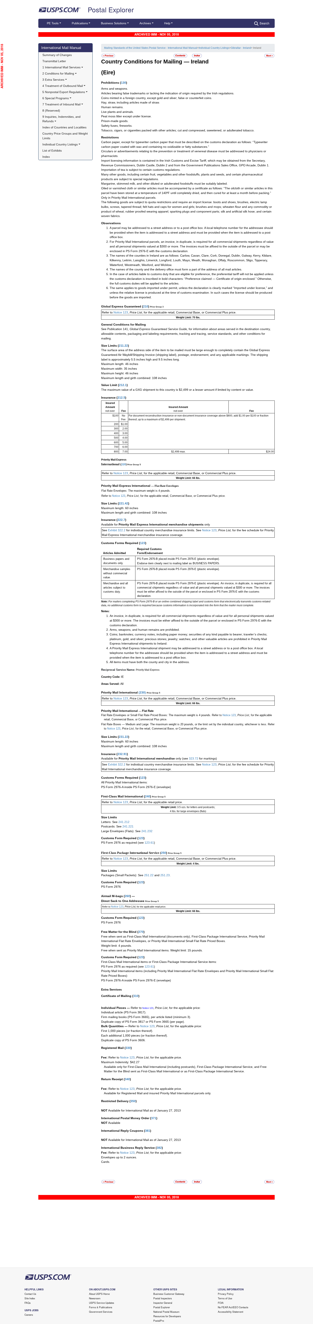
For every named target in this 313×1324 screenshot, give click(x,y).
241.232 (146, 831)
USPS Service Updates (101, 1302)
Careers (28, 1314)
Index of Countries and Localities (64, 127)
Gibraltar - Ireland (241, 48)
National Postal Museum (166, 1311)
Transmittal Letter (54, 61)
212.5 (121, 397)
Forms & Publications (100, 1307)
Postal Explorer (111, 9)
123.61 (149, 842)
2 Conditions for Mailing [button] (58, 73)
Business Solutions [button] (113, 23)
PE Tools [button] (53, 23)
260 (127, 896)
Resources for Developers (167, 1316)
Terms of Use (225, 1298)
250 (163, 852)
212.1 (123, 385)
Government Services (100, 1311)
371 (153, 1118)
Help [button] (167, 23)
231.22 (123, 736)
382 (159, 1147)
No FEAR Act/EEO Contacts (233, 1307)
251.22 (149, 875)
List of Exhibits (52, 150)
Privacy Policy (226, 1293)
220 (123, 464)
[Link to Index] (197, 55)
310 (135, 996)
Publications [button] (80, 23)
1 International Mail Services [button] (61, 67)
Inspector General (162, 1302)
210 (145, 306)
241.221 (128, 826)
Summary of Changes (57, 55)
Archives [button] (145, 23)
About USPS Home (99, 1293)
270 (141, 931)
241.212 (123, 822)
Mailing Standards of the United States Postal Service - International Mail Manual (150, 48)
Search (264, 23)
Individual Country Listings (214, 48)
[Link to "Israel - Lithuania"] (269, 55)
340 (127, 1079)
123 (142, 543)
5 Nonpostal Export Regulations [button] (63, 92)
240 (147, 796)
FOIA (221, 1302)
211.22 (123, 345)
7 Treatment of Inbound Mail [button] (61, 104)
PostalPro (158, 1320)
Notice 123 (120, 312)
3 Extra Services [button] (53, 79)
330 (128, 1048)
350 (133, 1101)
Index (46, 156)
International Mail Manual (61, 48)
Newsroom (95, 1298)
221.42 (123, 503)
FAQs (27, 1302)
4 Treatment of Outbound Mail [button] (62, 86)
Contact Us (30, 1293)
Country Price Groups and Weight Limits (65, 136)
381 (147, 1130)
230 (142, 692)
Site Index (29, 1298)
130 (123, 82)
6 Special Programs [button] (55, 98)
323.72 (193, 758)
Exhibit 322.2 (116, 530)
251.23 (165, 875)
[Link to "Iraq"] (108, 55)
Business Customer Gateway (168, 1293)
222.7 (121, 519)
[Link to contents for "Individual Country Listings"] (181, 55)
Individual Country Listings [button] (60, 144)
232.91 (122, 754)
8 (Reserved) (51, 110)
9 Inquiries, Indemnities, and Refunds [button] (61, 119)
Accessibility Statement (230, 1311)
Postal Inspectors (162, 1298)
